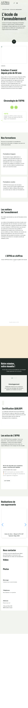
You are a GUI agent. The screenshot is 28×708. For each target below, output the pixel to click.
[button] (14, 523)
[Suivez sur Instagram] (7, 647)
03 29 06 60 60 (7, 596)
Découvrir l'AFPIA (7, 34)
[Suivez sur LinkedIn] (12, 647)
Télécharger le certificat (9, 421)
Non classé (13, 469)
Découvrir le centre (7, 92)
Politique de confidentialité (9, 704)
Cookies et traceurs (20, 704)
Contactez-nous (8, 585)
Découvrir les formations (10, 171)
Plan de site (9, 702)
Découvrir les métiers (7, 242)
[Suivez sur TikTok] (9, 647)
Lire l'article (7, 480)
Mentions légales (17, 702)
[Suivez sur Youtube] (15, 647)
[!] (14, 43)
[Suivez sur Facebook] (4, 647)
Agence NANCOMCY (22, 700)
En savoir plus (5, 353)
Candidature (23, 3)
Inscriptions (18, 92)
